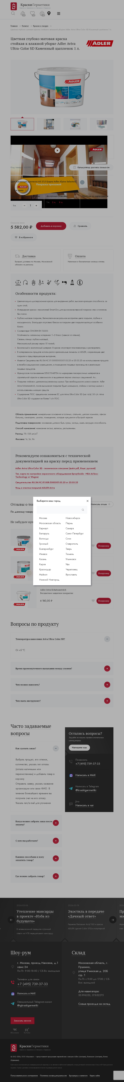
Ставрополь (72, 544)
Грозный (43, 544)
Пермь (69, 523)
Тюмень (70, 554)
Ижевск (43, 554)
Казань (42, 559)
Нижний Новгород (49, 579)
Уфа (67, 564)
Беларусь (44, 533)
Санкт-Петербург (75, 533)
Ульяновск (71, 559)
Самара (70, 528)
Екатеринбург (46, 549)
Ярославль (71, 574)
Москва (43, 518)
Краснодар (45, 569)
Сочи (68, 538)
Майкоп (43, 574)
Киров (42, 564)
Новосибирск (73, 518)
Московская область (50, 523)
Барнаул (43, 528)
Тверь (69, 549)
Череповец (72, 569)
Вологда (43, 538)
